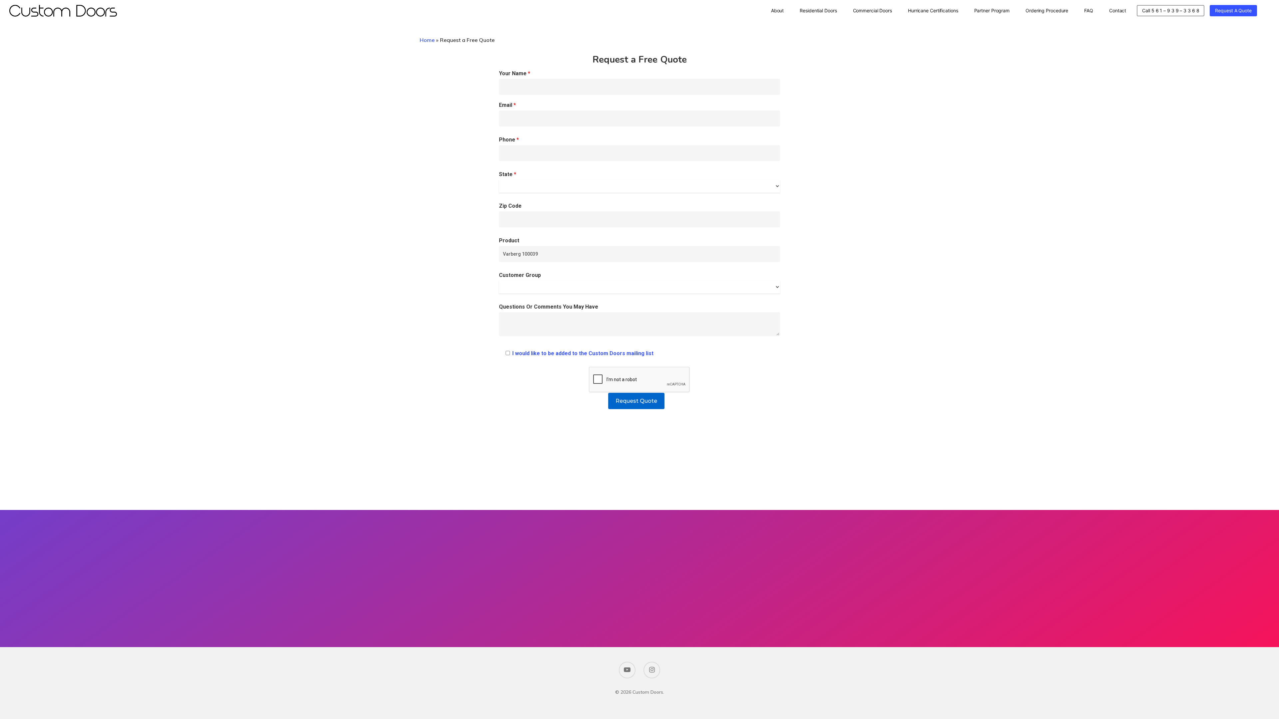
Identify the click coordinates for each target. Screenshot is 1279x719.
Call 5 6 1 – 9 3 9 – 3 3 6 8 (1170, 10)
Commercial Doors (872, 10)
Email (507, 105)
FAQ (1088, 10)
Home (427, 40)
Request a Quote (1233, 10)
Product (509, 240)
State (507, 174)
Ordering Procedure (1047, 10)
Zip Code (510, 206)
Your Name (514, 73)
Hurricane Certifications (933, 10)
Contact (1117, 10)
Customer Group (520, 275)
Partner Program (992, 10)
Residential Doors (818, 10)
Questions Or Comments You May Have (548, 307)
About (777, 10)
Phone (509, 139)
